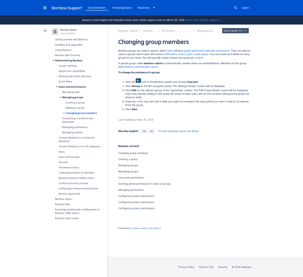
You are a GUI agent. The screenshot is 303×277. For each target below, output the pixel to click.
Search (235, 8)
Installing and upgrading (69, 44)
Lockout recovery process (73, 183)
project (199, 57)
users (170, 50)
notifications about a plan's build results (186, 54)
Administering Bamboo (69, 60)
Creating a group (75, 102)
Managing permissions (74, 127)
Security (63, 162)
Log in (245, 7)
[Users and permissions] (191, 30)
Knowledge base (122, 7)
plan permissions (220, 50)
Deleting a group (75, 107)
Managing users (71, 91)
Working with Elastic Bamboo (75, 76)
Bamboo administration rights (141, 66)
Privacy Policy (186, 266)
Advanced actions (69, 167)
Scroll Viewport (153, 228)
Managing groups (72, 97)
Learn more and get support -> (203, 19)
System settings (68, 65)
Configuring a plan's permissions (136, 208)
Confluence (136, 228)
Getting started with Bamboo (71, 39)
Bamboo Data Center (67, 218)
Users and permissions (72, 86)
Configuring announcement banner (78, 188)
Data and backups (69, 156)
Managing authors (72, 132)
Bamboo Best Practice (67, 55)
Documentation (97, 7)
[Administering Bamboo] (183, 30)
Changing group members (81, 113)
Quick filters (65, 81)
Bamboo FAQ (62, 204)
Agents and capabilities (72, 70)
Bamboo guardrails (69, 193)
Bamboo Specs (63, 198)
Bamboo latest (68, 29)
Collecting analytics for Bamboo (77, 172)
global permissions (194, 50)
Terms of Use (206, 266)
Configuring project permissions (136, 195)
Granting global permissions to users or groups (144, 183)
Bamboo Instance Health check (76, 177)
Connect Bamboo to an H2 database (79, 146)
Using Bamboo (63, 49)
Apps (62, 151)
